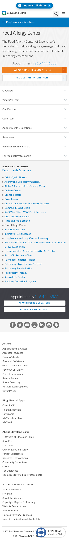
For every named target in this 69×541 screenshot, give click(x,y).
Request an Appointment (33, 77)
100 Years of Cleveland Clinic (18, 436)
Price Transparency (12, 374)
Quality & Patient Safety (15, 449)
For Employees (10, 470)
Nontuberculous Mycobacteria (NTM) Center (29, 251)
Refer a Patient (10, 378)
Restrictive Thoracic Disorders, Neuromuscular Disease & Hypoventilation (34, 244)
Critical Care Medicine (16, 216)
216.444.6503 (45, 63)
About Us (7, 441)
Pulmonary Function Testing (19, 259)
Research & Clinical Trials (16, 146)
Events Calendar (11, 357)
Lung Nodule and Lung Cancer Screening (26, 238)
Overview (7, 90)
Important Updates (35, 5)
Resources (8, 137)
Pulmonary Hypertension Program (23, 264)
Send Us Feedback (11, 489)
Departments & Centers (16, 170)
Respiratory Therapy (15, 272)
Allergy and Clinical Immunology (22, 181)
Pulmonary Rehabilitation (18, 268)
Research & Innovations (15, 457)
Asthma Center (12, 190)
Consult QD (8, 405)
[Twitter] (20, 325)
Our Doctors (9, 109)
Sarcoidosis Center (14, 277)
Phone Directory (11, 382)
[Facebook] (13, 325)
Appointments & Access (14, 348)
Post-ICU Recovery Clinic (18, 255)
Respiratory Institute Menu (20, 22)
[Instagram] (34, 325)
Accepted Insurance (12, 352)
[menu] (63, 14)
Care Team (8, 118)
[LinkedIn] (42, 325)
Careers (6, 466)
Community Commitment (15, 462)
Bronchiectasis (12, 194)
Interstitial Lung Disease (17, 233)
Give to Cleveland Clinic (15, 365)
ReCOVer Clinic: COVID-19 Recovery (25, 212)
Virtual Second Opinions (15, 386)
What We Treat (10, 99)
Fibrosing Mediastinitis (17, 220)
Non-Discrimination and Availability (21, 519)
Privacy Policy (10, 510)
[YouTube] (27, 325)
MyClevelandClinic (12, 418)
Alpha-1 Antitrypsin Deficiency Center (25, 186)
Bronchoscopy (12, 199)
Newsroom (8, 413)
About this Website (12, 498)
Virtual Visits (9, 390)
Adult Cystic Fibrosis (16, 177)
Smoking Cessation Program (20, 281)
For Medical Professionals (16, 155)
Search (56, 14)
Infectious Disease (14, 229)
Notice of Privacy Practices (17, 514)
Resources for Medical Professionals (22, 474)
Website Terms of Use (14, 506)
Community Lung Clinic (17, 207)
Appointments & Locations (32, 70)
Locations (7, 445)
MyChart (7, 422)
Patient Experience (12, 453)
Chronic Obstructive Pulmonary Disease (26, 203)
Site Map (7, 493)
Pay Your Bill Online (13, 369)
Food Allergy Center (15, 225)
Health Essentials (11, 409)
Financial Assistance (13, 361)
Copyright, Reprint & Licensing (18, 502)
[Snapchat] (56, 325)
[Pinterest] (49, 325)
